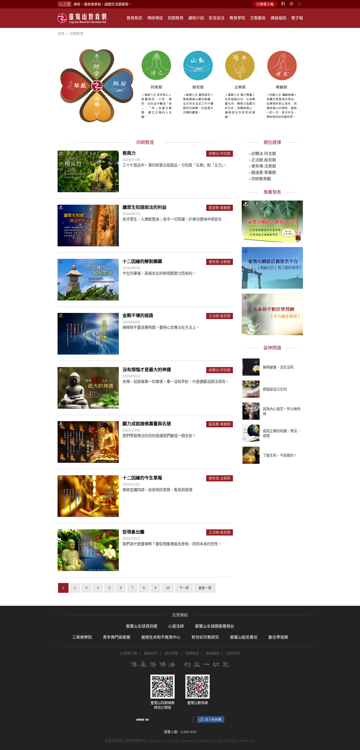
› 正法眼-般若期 (262, 160)
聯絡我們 (151, 653)
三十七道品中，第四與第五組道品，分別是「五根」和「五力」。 (174, 165)
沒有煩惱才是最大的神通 (146, 369)
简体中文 (294, 5)
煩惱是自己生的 (275, 389)
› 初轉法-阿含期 (262, 154)
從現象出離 (133, 532)
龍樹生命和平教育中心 (160, 637)
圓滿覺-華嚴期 (219, 208)
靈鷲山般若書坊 (243, 637)
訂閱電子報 (265, 4)
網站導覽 (171, 653)
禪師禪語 (155, 18)
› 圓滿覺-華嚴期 (262, 172)
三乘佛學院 (82, 637)
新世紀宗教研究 (205, 637)
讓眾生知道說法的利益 (144, 207)
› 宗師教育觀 (260, 179)
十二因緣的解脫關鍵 (142, 261)
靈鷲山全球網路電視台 (214, 626)
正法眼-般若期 (219, 316)
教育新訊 (134, 18)
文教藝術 (258, 18)
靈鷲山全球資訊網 (141, 626)
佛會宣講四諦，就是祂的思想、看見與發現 (157, 490)
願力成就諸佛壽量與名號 (146, 423)
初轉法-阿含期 (219, 153)
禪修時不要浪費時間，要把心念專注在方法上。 (161, 327)
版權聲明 (212, 653)
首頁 (61, 34)
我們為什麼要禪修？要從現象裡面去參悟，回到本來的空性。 (172, 544)
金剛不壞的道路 (137, 315)
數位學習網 (278, 637)
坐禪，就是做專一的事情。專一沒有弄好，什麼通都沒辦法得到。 (175, 382)
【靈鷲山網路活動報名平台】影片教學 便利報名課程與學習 (272, 220)
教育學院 (237, 18)
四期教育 (175, 18)
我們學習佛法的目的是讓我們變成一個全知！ (159, 436)
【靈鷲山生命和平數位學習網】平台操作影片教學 (272, 313)
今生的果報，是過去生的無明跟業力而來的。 (159, 273)
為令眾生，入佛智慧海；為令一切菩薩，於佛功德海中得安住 (172, 219)
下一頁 (184, 588)
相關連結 (192, 653)
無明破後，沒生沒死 (278, 367)
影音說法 (217, 18)
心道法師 (176, 626)
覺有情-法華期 (219, 262)
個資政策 (233, 653)
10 (167, 588)
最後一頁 (205, 588)
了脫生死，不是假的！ (280, 455)
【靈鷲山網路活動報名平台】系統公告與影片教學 (272, 267)
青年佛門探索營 (116, 637)
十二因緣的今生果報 (142, 478)
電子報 (297, 18)
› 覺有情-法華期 (262, 166)
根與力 (129, 153)
